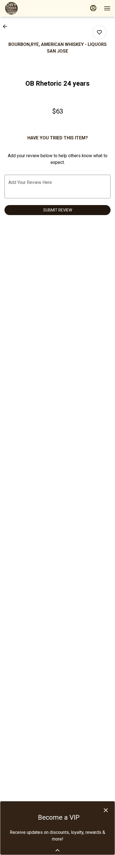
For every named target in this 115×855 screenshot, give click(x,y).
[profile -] (93, 8)
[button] (6, 26)
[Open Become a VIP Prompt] (57, 850)
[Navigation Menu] (107, 8)
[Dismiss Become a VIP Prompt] (105, 810)
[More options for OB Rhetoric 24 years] (99, 32)
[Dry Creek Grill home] (29, 8)
